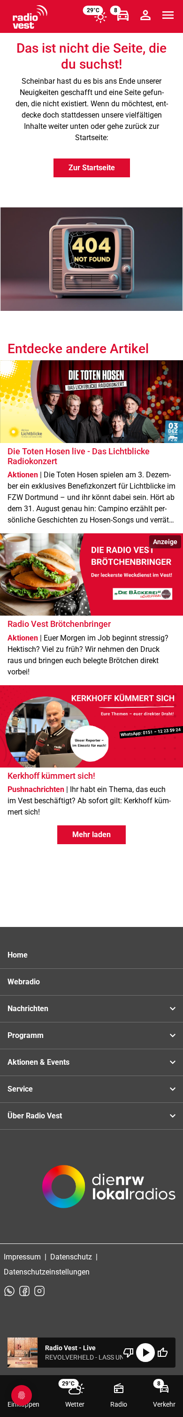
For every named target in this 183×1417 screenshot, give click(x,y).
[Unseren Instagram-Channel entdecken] (39, 1291)
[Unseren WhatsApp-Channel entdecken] (9, 1291)
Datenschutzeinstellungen (47, 1271)
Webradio (24, 981)
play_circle (145, 1352)
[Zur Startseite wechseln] (30, 17)
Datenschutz (71, 1256)
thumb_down (128, 1352)
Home (18, 954)
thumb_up (162, 1352)
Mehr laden (91, 834)
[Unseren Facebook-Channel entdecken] (24, 1291)
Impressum (22, 1256)
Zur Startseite (92, 167)
